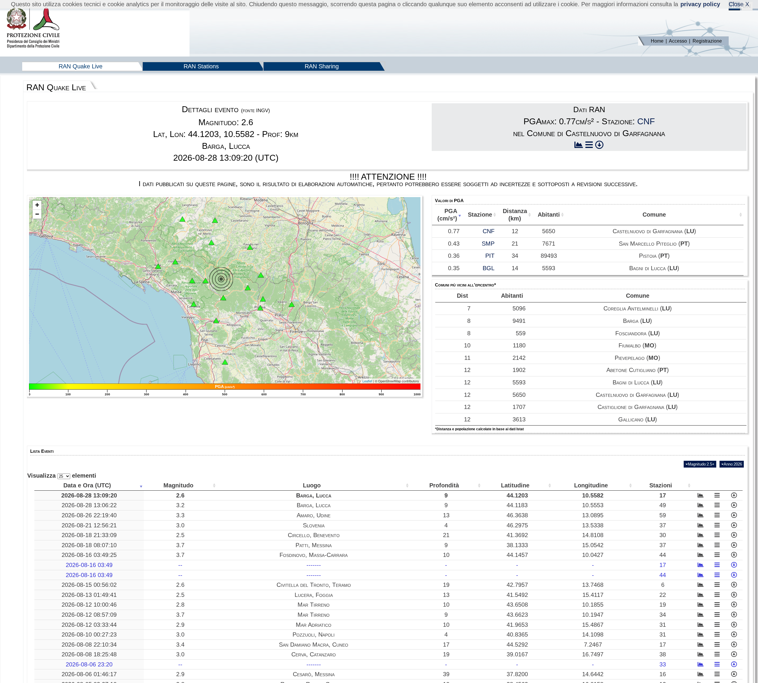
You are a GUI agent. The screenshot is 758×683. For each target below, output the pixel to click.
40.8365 (517, 634)
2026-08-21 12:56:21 (89, 525)
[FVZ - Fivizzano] (175, 262)
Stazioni (660, 485)
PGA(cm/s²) (447, 215)
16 (662, 674)
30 (662, 535)
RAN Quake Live (80, 66)
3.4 (180, 644)
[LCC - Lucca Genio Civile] (216, 320)
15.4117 (592, 595)
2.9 (180, 624)
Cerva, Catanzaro (313, 654)
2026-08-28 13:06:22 (89, 505)
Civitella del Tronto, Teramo (314, 584)
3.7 (180, 545)
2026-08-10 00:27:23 (89, 634)
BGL (488, 268)
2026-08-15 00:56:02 (89, 584)
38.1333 (517, 545)
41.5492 (517, 595)
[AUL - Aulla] (158, 266)
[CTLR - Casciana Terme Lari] (225, 362)
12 (467, 370)
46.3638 (517, 515)
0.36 (454, 255)
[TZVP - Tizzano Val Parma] (182, 219)
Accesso (678, 41)
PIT (489, 255)
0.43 (454, 243)
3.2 (180, 505)
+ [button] (37, 205)
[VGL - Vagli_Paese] (192, 280)
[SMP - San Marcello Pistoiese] (248, 288)
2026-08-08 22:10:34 (89, 644)
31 (662, 624)
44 (662, 555)
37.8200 (517, 674)
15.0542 (592, 545)
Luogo (312, 485)
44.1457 (517, 555)
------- (313, 565)
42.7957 (517, 584)
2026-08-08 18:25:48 (89, 654)
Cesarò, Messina (314, 674)
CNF (646, 121)
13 (446, 515)
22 (662, 595)
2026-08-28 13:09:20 (89, 495)
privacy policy (700, 4)
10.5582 (592, 495)
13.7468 (592, 584)
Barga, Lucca (313, 495)
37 (662, 525)
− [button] (37, 214)
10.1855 (592, 604)
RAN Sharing (322, 66)
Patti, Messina (314, 545)
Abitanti (549, 214)
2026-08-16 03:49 (89, 565)
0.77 (454, 231)
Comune (654, 214)
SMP (488, 243)
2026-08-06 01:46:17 (89, 674)
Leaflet (367, 380)
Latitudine (515, 485)
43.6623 (517, 614)
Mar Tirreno (314, 604)
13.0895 (592, 515)
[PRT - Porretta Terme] (261, 275)
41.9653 (517, 624)
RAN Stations (201, 66)
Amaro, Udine (313, 515)
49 (662, 505)
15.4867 (592, 624)
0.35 (454, 268)
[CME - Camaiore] (194, 304)
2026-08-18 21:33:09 (89, 535)
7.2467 (593, 644)
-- (180, 565)
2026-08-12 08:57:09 (89, 614)
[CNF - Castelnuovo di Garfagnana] (205, 280)
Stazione (480, 214)
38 (662, 654)
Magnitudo (178, 485)
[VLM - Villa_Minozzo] (211, 242)
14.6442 (592, 674)
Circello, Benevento (314, 535)
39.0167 (517, 654)
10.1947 (592, 614)
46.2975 (517, 525)
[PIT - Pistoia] (263, 299)
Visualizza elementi (61, 475)
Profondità (444, 485)
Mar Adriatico (313, 624)
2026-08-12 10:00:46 (89, 604)
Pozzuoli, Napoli (314, 634)
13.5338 (592, 525)
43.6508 (517, 604)
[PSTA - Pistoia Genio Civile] (260, 308)
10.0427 (592, 555)
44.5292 (517, 644)
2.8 (180, 604)
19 (446, 584)
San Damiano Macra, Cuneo (313, 644)
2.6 (180, 495)
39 (446, 674)
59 (662, 515)
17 (662, 495)
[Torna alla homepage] (33, 28)
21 (446, 535)
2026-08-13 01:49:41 (89, 595)
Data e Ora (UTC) (87, 485)
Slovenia (314, 525)
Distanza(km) (515, 215)
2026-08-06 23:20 (89, 664)
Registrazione (707, 41)
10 (467, 345)
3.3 (180, 515)
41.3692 (517, 535)
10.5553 (592, 505)
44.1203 (517, 495)
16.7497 (592, 654)
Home (657, 41)
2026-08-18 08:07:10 (89, 545)
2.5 (180, 535)
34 (662, 614)
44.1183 (517, 505)
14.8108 (592, 535)
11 (467, 358)
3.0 (180, 525)
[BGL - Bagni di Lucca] (223, 298)
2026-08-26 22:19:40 (89, 515)
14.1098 (592, 634)
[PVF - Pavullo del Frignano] (250, 247)
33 (662, 664)
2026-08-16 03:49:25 (89, 555)
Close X (739, 4)
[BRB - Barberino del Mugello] (292, 304)
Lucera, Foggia (314, 595)
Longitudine (591, 485)
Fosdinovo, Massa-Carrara (314, 555)
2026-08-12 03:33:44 (89, 624)
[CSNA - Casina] (215, 220)
